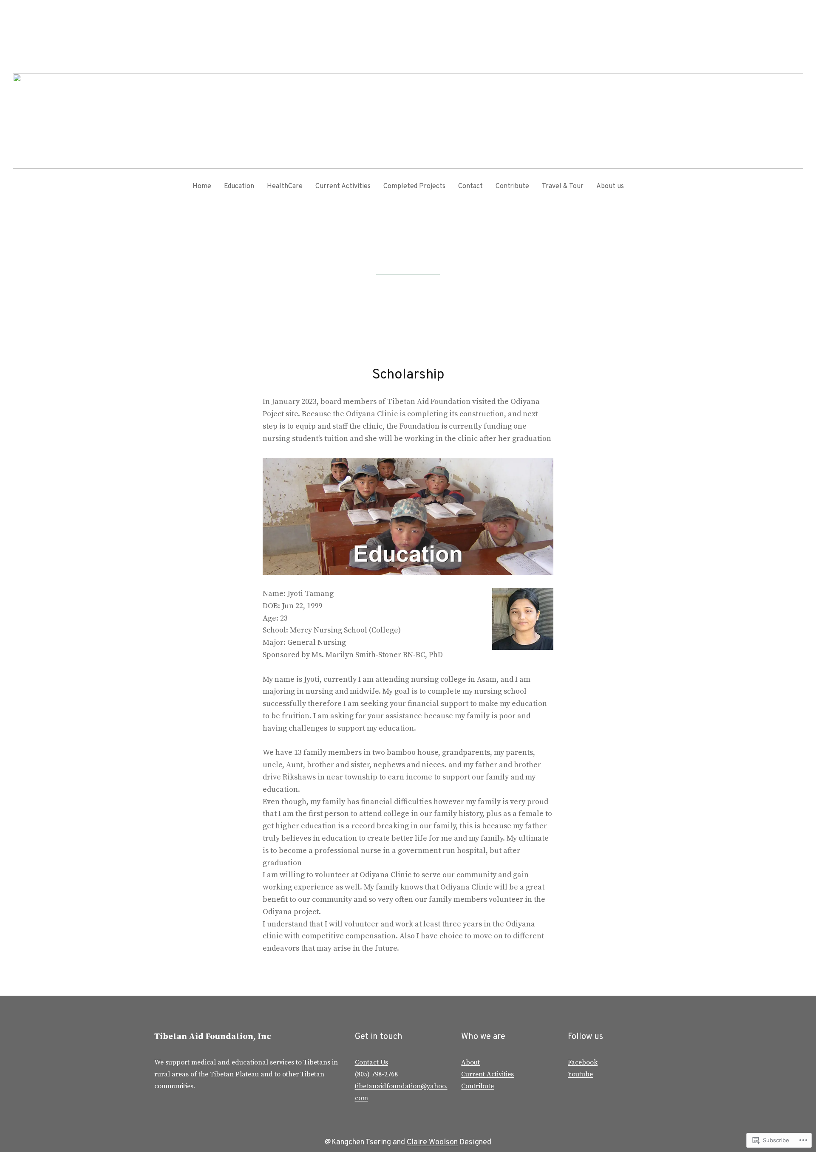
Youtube (580, 1074)
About (470, 1062)
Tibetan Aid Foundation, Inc (212, 1036)
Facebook (583, 1062)
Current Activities (487, 1074)
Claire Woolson (432, 1142)
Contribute (477, 1086)
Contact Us (371, 1062)
